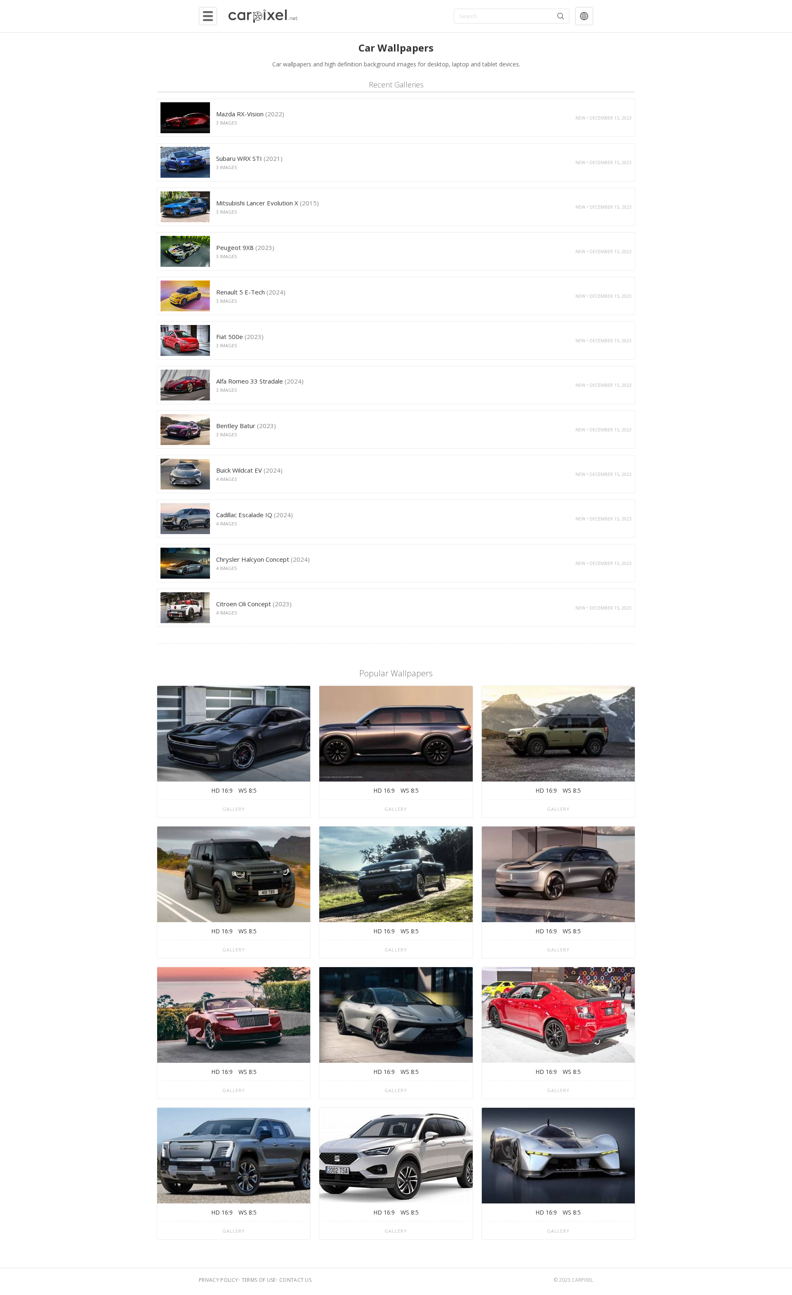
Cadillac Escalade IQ (254, 515)
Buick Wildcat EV (249, 470)
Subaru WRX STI (249, 158)
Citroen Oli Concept (254, 604)
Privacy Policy (218, 1279)
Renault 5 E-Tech (250, 292)
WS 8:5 (247, 790)
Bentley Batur (246, 425)
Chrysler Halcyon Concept (263, 559)
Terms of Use (259, 1279)
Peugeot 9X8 (245, 247)
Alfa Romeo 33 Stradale (260, 381)
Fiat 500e (240, 336)
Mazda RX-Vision (250, 114)
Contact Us (295, 1279)
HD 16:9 (222, 790)
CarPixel (582, 1279)
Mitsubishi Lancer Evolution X (267, 203)
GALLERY (233, 809)
